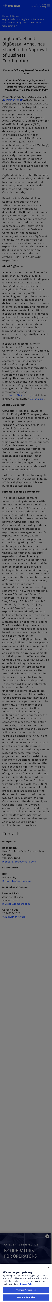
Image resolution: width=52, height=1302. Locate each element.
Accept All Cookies (26, 1297)
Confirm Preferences (26, 1290)
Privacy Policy (26, 1284)
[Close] (48, 1267)
